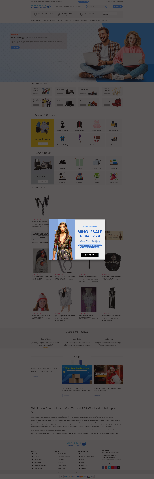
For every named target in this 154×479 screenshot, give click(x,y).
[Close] (105, 219)
